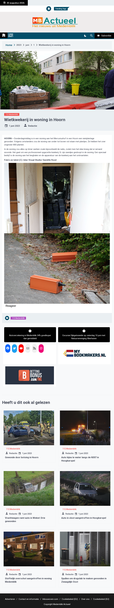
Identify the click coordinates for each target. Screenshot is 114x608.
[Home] (4, 35)
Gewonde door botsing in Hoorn (21, 457)
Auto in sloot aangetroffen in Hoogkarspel (83, 518)
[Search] (91, 35)
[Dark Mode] (85, 35)
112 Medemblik (12, 114)
